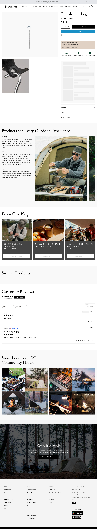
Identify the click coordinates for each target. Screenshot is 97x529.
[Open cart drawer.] (92, 6)
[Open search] (83, 6)
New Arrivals (7, 489)
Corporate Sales (31, 518)
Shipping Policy (30, 493)
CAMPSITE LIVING (46, 6)
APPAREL (62, 6)
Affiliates (51, 499)
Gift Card (6, 509)
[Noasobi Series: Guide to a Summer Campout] (80, 230)
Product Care (30, 499)
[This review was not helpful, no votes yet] (91, 321)
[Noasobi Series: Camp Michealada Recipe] (48, 230)
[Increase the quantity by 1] (68, 26)
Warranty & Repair (31, 502)
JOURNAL (75, 6)
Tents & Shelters (8, 496)
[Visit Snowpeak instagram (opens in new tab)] (75, 503)
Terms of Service (31, 512)
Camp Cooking (8, 502)
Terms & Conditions (32, 515)
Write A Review (19, 297)
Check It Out (16, 256)
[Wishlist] (89, 6)
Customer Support (31, 489)
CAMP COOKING (55, 6)
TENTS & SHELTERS (36, 6)
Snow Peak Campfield (55, 493)
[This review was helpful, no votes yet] (88, 321)
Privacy (28, 509)
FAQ (28, 505)
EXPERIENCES (68, 6)
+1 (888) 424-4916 (80, 492)
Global (50, 502)
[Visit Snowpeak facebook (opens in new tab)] (73, 503)
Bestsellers (7, 493)
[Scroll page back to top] (93, 525)
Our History (52, 489)
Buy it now (78, 31)
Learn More (74, 47)
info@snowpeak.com (80, 495)
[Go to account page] (86, 6)
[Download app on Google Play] (77, 513)
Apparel (6, 505)
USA (90, 1)
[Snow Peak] (10, 6)
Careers (51, 496)
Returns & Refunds (31, 496)
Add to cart (84, 26)
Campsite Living (8, 499)
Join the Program (66, 47)
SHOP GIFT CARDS (48, 456)
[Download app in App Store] (76, 517)
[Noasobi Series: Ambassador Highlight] (17, 230)
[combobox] (8, 306)
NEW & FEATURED (26, 6)
